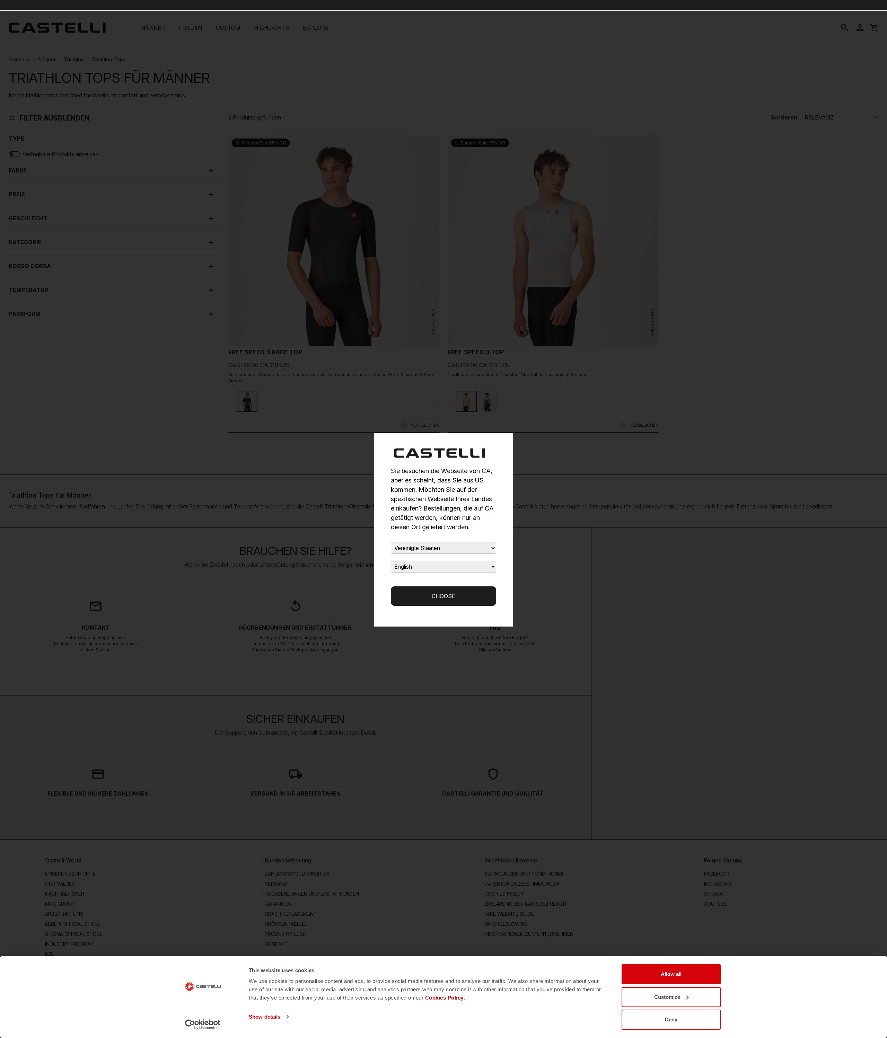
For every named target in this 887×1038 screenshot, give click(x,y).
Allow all (671, 974)
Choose (443, 596)
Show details (264, 1017)
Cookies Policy (444, 998)
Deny (671, 1019)
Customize (667, 997)
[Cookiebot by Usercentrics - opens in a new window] (203, 1024)
